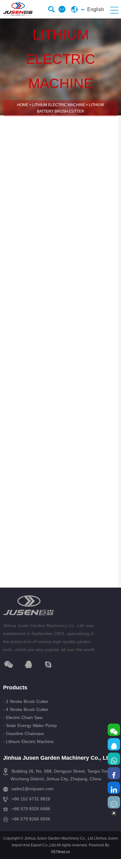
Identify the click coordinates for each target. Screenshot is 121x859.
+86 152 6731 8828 (31, 798)
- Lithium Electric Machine (28, 741)
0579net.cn (60, 852)
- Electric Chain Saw (23, 717)
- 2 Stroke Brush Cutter (25, 701)
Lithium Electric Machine (58, 105)
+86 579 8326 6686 (31, 808)
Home (22, 105)
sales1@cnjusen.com (33, 788)
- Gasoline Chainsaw (23, 733)
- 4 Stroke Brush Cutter (25, 709)
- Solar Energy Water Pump (30, 725)
